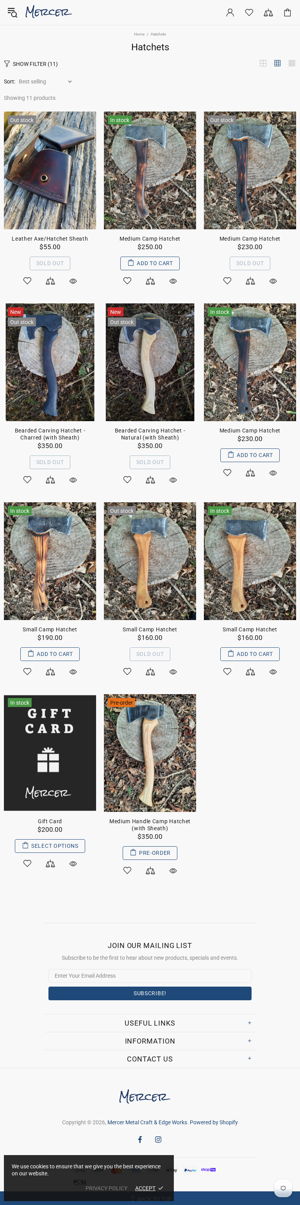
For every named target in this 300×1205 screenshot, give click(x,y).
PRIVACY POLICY (106, 1188)
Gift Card (50, 821)
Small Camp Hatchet (50, 629)
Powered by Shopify (214, 1122)
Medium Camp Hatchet (150, 239)
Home (139, 34)
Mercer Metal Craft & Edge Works (53, 12)
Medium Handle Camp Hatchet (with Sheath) (150, 824)
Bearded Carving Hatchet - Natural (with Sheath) (150, 434)
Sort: (9, 81)
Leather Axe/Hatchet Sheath (50, 239)
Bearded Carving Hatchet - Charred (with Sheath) (50, 434)
